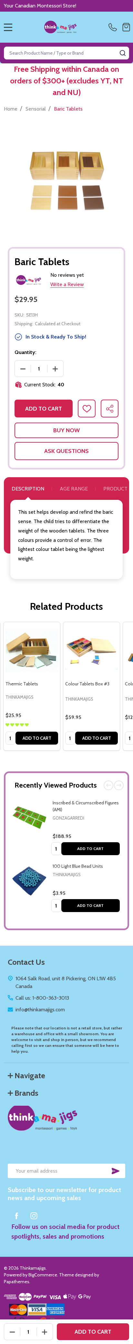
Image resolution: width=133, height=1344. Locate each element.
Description (28, 489)
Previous (108, 785)
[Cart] (126, 27)
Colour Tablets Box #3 (87, 684)
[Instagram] (34, 1215)
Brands (26, 1093)
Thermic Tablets (21, 684)
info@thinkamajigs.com (40, 1009)
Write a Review (67, 284)
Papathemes (16, 1282)
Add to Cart (90, 848)
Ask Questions (66, 451)
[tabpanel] (32, 686)
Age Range (74, 489)
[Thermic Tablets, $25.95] (31, 650)
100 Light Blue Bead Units (78, 866)
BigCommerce (42, 1275)
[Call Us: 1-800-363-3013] (113, 27)
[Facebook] (16, 1215)
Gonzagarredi (68, 818)
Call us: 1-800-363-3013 (42, 998)
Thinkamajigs (67, 874)
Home (10, 109)
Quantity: (25, 352)
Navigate (30, 1075)
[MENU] (8, 27)
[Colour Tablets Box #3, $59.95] (91, 650)
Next (119, 785)
